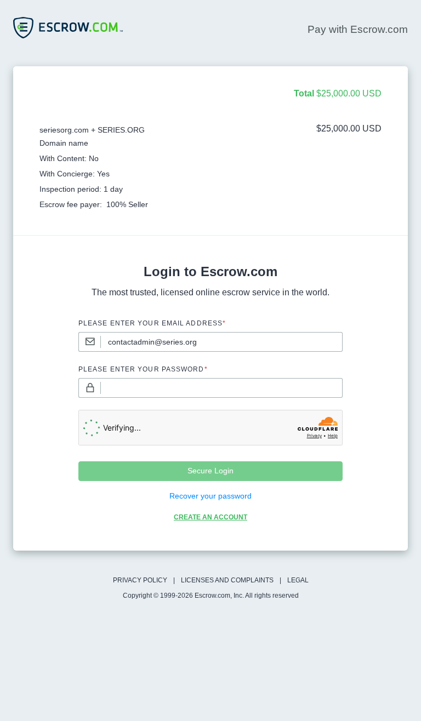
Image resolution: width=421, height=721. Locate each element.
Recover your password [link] (210, 495)
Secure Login (210, 470)
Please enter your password (143, 369)
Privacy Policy (140, 580)
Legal (298, 580)
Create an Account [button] (210, 517)
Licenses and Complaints (227, 580)
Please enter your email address (152, 323)
